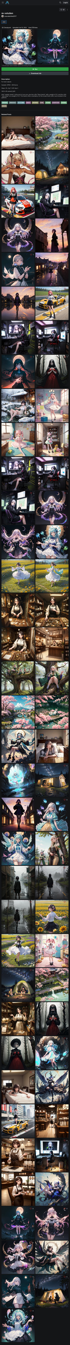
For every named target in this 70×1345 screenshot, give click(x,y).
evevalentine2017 (10, 16)
